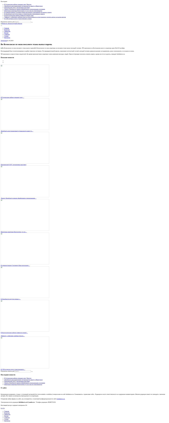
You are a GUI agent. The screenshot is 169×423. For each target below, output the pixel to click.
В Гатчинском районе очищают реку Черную (17, 4)
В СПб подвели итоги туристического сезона (18, 18)
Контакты (7, 37)
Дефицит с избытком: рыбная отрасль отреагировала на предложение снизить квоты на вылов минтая (35, 17)
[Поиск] (32, 22)
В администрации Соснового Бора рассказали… (15, 265)
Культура (7, 29)
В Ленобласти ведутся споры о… (11, 299)
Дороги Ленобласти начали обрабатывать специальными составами (24, 9)
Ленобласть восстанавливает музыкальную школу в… (17, 131)
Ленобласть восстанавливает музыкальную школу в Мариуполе (23, 6)
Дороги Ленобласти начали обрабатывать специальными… (18, 198)
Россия (6, 33)
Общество (7, 31)
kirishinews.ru (61, 399)
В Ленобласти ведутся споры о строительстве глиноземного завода (24, 14)
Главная (6, 28)
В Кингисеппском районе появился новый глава (18, 15)
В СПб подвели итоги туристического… (13, 369)
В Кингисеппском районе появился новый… (14, 332)
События (7, 34)
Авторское (4, 40)
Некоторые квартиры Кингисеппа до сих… (14, 232)
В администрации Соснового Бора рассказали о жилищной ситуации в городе (27, 12)
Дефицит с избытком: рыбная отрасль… (13, 336)
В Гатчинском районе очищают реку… (12, 97)
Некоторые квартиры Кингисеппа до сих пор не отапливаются (23, 11)
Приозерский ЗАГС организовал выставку (17, 7)
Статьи (6, 36)
